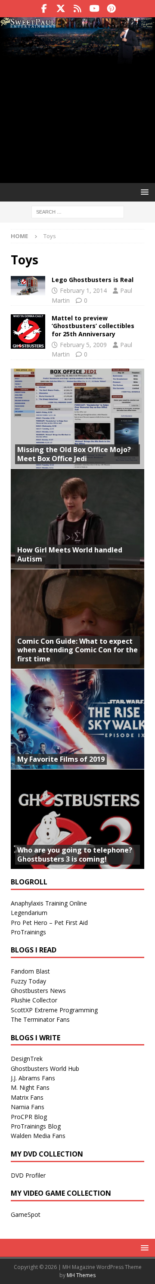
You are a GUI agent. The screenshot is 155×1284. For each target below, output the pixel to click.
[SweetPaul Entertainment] (77, 24)
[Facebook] (44, 8)
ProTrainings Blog (36, 1126)
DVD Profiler (28, 1175)
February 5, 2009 (83, 345)
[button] (143, 191)
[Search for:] (77, 211)
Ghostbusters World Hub (45, 1068)
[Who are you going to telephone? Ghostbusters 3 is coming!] (77, 819)
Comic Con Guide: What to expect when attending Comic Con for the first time (77, 650)
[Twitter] (60, 8)
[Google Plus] (77, 8)
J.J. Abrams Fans (33, 1078)
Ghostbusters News (38, 990)
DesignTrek (27, 1058)
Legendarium (29, 913)
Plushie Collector (34, 1000)
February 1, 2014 (83, 290)
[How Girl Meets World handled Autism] (77, 518)
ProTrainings (28, 932)
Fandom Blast (30, 971)
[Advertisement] (77, 111)
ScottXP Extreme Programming (54, 1010)
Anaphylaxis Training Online (49, 903)
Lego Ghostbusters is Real (92, 280)
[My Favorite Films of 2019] (77, 719)
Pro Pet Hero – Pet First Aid (49, 922)
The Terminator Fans (40, 1019)
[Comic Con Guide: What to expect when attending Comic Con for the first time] (77, 619)
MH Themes (81, 1275)
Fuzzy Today (28, 981)
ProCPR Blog (29, 1117)
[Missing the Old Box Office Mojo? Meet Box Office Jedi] (77, 419)
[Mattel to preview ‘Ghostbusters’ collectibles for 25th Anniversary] (28, 331)
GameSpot (25, 1214)
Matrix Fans (27, 1097)
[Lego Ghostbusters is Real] (28, 285)
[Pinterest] (111, 8)
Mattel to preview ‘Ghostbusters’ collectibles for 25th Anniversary (93, 326)
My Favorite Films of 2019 (61, 759)
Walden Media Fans (38, 1136)
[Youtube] (94, 8)
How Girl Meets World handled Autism (69, 554)
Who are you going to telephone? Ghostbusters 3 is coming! (74, 854)
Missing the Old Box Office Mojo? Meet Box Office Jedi (74, 454)
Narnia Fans (27, 1107)
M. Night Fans (30, 1087)
